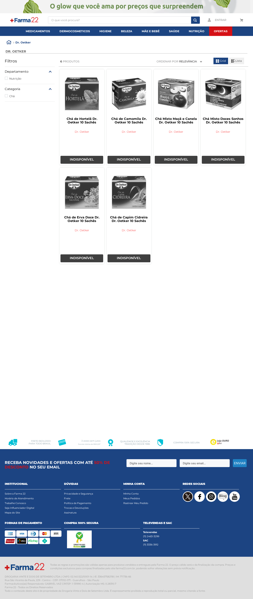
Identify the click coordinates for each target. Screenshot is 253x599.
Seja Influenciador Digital (19, 507)
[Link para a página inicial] (9, 42)
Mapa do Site (12, 512)
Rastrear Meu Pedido (135, 503)
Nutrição (15, 78)
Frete (67, 498)
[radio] (220, 61)
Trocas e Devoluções (76, 507)
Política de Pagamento (77, 503)
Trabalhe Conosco (15, 503)
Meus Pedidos (131, 498)
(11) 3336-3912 (150, 544)
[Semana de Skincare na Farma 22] (126, 7)
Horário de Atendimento (19, 498)
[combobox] (124, 20)
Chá (12, 96)
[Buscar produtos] (195, 20)
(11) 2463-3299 (151, 536)
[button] (30, 71)
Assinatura (70, 512)
